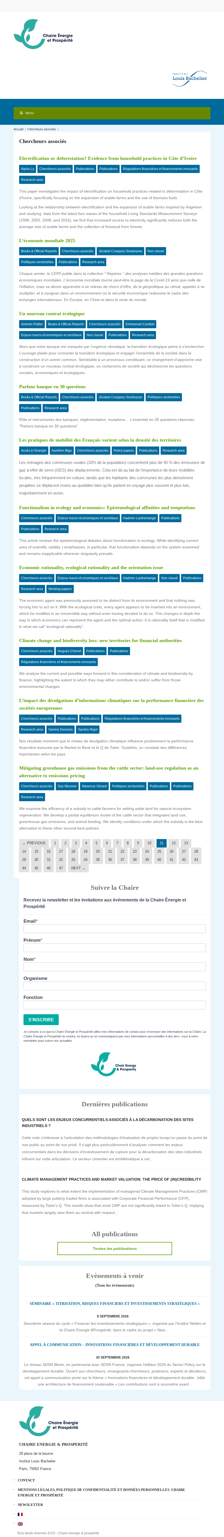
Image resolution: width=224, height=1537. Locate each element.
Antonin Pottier (32, 324)
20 (98, 851)
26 (171, 851)
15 (36, 851)
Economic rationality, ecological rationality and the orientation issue (91, 567)
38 (135, 860)
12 (174, 843)
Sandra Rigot (88, 729)
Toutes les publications (115, 1248)
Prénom (31, 940)
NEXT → (78, 868)
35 (98, 860)
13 (186, 843)
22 (122, 851)
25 (159, 851)
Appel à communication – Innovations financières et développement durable (115, 1345)
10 (149, 843)
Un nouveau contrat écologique (52, 313)
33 (73, 860)
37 (122, 860)
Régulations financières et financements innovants (160, 169)
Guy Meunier (67, 786)
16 (49, 851)
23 (135, 851)
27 (184, 851)
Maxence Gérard (94, 786)
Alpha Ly (27, 169)
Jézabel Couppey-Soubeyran (120, 251)
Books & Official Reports (39, 251)
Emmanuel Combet (140, 324)
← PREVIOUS (34, 843)
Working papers (60, 589)
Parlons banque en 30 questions (52, 386)
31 (49, 860)
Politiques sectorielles (37, 262)
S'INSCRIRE (41, 1019)
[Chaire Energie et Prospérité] (43, 33)
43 (196, 860)
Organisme (35, 978)
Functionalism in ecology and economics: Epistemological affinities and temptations (107, 507)
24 (147, 851)
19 (85, 851)
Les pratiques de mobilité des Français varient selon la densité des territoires (100, 440)
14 (24, 851)
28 (196, 851)
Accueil (18, 129)
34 (85, 860)
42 (184, 860)
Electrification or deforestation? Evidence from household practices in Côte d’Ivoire (108, 158)
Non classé (156, 251)
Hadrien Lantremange (139, 518)
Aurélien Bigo (62, 450)
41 (171, 860)
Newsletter (30, 1505)
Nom (28, 959)
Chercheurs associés (41, 129)
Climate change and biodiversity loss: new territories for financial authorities (100, 640)
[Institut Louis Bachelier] (189, 74)
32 (61, 860)
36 (110, 860)
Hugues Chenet (69, 651)
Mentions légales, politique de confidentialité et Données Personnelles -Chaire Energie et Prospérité (101, 1492)
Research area (32, 180)
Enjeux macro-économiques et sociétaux (51, 335)
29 (24, 860)
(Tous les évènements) (114, 1285)
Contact (26, 1480)
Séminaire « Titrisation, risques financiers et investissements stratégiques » (115, 1304)
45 (36, 868)
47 (61, 868)
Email (29, 921)
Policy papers (124, 450)
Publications (85, 169)
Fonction (33, 997)
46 (49, 868)
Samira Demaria (60, 729)
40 (159, 860)
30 (36, 860)
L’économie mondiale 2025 (47, 240)
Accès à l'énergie (33, 450)
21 (110, 851)
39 (147, 860)
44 (24, 868)
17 (61, 851)
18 (73, 851)
